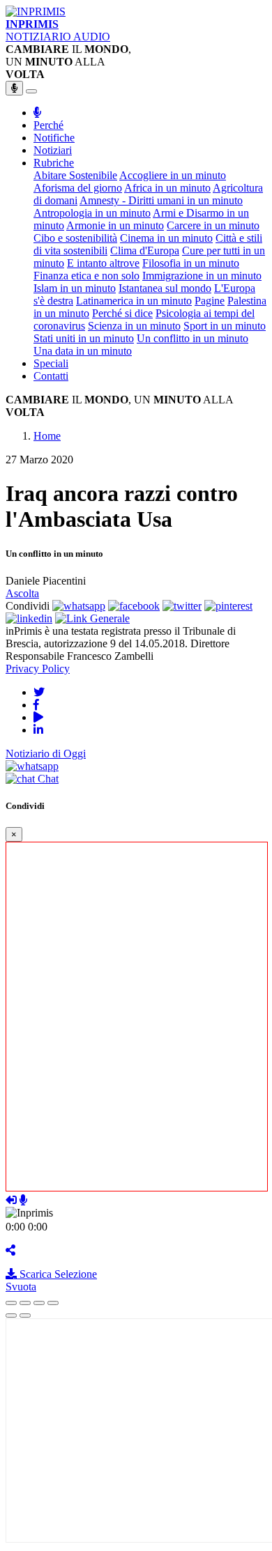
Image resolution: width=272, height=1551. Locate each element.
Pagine (210, 301)
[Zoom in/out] (53, 1303)
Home (47, 436)
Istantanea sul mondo (165, 288)
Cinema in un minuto (166, 238)
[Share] (25, 1303)
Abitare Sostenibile (75, 175)
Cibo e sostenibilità (75, 238)
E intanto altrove (103, 263)
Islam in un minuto (74, 288)
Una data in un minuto (82, 351)
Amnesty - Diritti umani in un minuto (161, 200)
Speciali (50, 363)
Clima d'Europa (144, 250)
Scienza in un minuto (134, 326)
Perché (48, 125)
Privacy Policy (38, 668)
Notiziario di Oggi (46, 753)
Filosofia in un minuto (190, 263)
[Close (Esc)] (11, 1303)
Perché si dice (122, 313)
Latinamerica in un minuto (134, 301)
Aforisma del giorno (77, 188)
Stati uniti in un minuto (83, 338)
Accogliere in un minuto (172, 175)
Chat (47, 779)
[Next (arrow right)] (25, 1315)
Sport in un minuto (224, 326)
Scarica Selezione (57, 1274)
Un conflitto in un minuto (192, 338)
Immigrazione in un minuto (202, 275)
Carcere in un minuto (213, 225)
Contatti (50, 376)
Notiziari (52, 150)
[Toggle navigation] (31, 91)
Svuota (21, 1286)
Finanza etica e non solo (86, 275)
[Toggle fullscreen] (39, 1303)
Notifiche (54, 138)
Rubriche (53, 163)
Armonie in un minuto (115, 225)
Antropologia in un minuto (92, 213)
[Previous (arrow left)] (11, 1315)
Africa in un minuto (167, 188)
